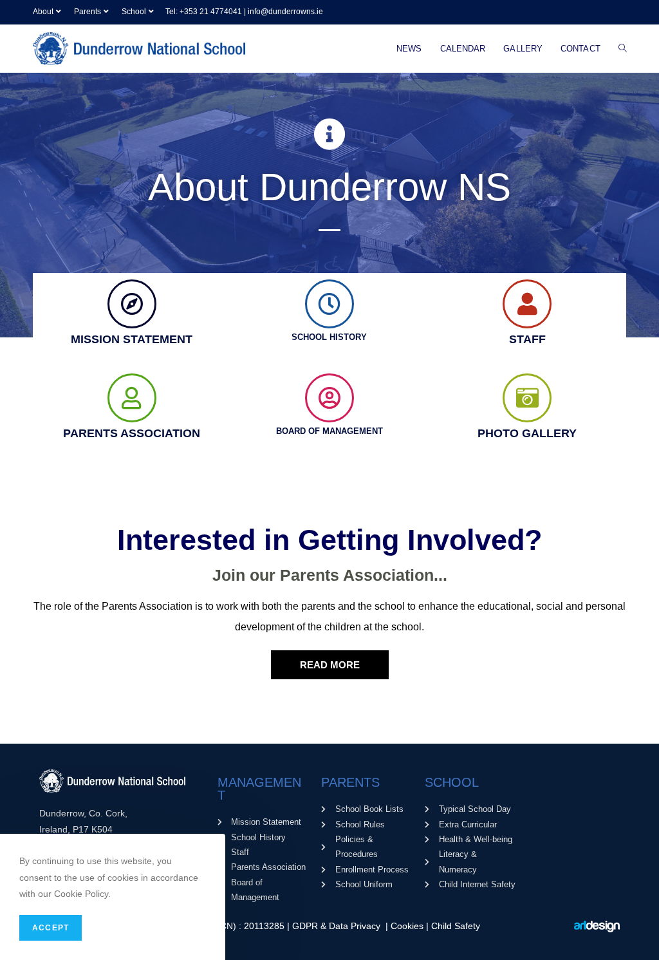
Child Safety (455, 926)
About (43, 11)
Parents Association (131, 433)
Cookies (408, 926)
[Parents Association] (131, 397)
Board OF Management (329, 431)
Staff (527, 339)
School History (329, 337)
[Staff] (527, 303)
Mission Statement (131, 339)
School (134, 11)
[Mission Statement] (131, 303)
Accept (50, 927)
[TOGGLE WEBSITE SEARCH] (622, 49)
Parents (87, 11)
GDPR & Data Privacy (337, 926)
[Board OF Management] (329, 397)
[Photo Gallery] (527, 397)
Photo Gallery (527, 433)
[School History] (329, 303)
